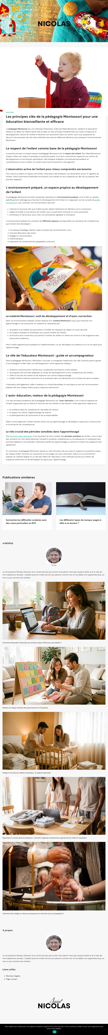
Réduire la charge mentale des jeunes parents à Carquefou (25, 708)
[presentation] (27, 498)
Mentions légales (13, 976)
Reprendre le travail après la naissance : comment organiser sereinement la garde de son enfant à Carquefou (45, 838)
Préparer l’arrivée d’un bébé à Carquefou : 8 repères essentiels (27, 773)
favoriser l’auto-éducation (21, 436)
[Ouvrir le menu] (103, 21)
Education (10, 112)
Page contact (11, 979)
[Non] (105, 1029)
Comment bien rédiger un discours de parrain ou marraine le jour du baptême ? (33, 913)
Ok (54, 1032)
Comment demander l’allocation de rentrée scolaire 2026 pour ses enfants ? (32, 643)
